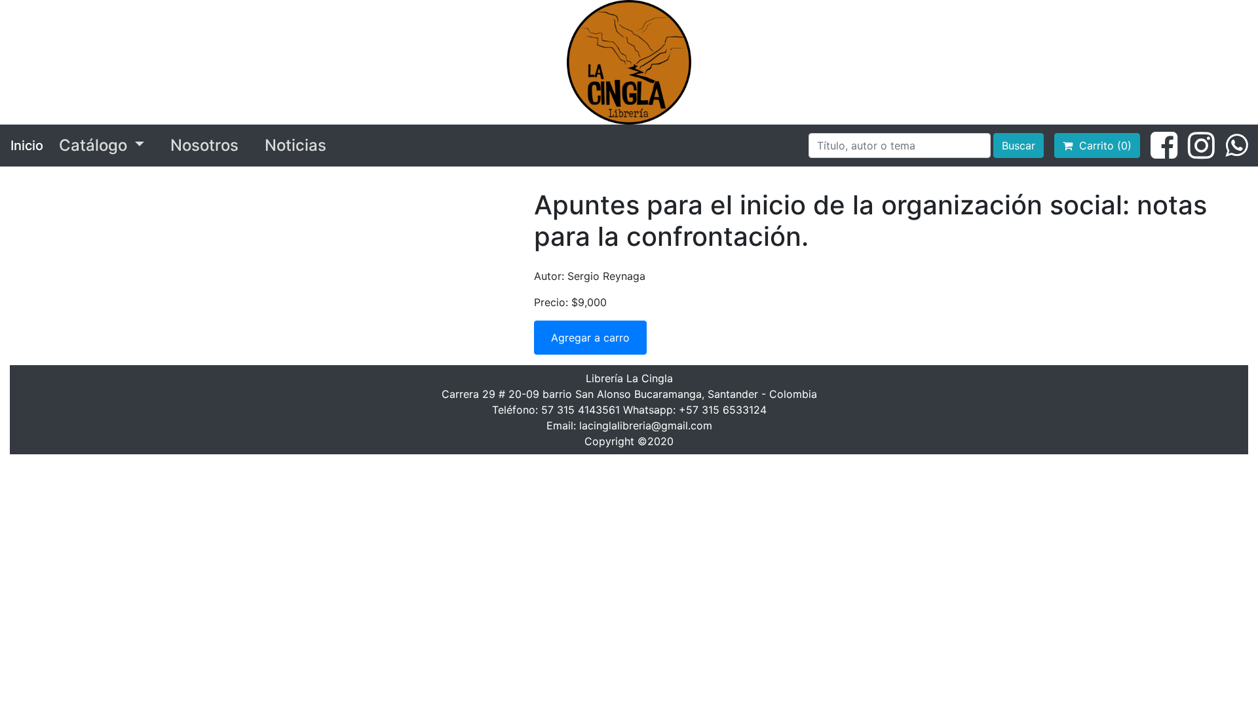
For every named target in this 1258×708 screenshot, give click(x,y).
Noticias (295, 145)
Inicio (26, 145)
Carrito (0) (1102, 145)
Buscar (1018, 145)
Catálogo (95, 145)
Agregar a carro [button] (590, 337)
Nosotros (204, 145)
